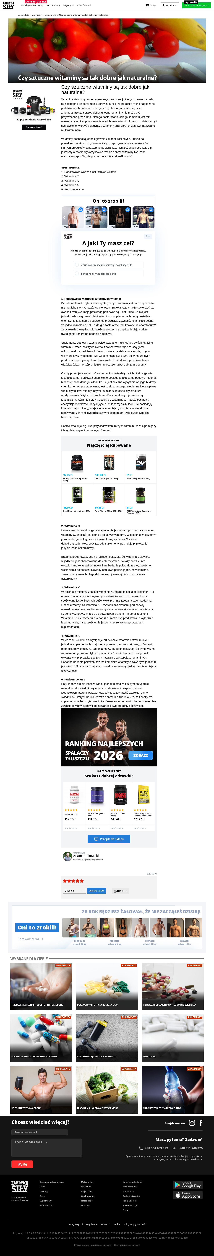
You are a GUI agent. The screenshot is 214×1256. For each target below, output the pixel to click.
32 (112, 1233)
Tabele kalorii (130, 1200)
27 (96, 1233)
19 (71, 1233)
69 (53, 1237)
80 (87, 1237)
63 (34, 1237)
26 (93, 1233)
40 (137, 1233)
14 (56, 1233)
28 (100, 1233)
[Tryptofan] (173, 1038)
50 (168, 1233)
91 (121, 1237)
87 (109, 1237)
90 (118, 1237)
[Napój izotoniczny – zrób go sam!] (173, 1090)
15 (59, 1233)
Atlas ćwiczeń (84, 5)
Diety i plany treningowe (52, 1182)
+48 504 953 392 (156, 1148)
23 (84, 1233)
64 (37, 1237)
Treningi (44, 1191)
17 (65, 1233)
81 (90, 1237)
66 (43, 1237)
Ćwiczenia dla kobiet (133, 1182)
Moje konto (86, 1191)
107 (181, 1237)
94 (131, 1237)
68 (49, 1237)
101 (155, 1237)
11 (46, 1233)
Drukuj (122, 891)
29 (103, 1233)
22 (81, 1233)
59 (197, 1233)
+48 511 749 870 (191, 1148)
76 (74, 1237)
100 (150, 1237)
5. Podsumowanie (72, 189)
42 (143, 1233)
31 (109, 1233)
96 (137, 1237)
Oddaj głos (96, 891)
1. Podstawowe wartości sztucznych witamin (89, 172)
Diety (42, 1196)
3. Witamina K (70, 180)
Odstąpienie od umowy (127, 1244)
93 (128, 1237)
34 (118, 1233)
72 (62, 1237)
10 (43, 1233)
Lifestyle (85, 1205)
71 (59, 1237)
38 (131, 1233)
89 (115, 1237)
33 (115, 1233)
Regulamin (92, 1224)
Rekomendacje (130, 1205)
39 (134, 1233)
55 (184, 1233)
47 (159, 1233)
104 (168, 1237)
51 (172, 1233)
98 (143, 1237)
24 (87, 1233)
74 (68, 1237)
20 (74, 1233)
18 (68, 1233)
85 (103, 1237)
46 (156, 1233)
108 (186, 1237)
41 (140, 1233)
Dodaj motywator (131, 1196)
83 (96, 1237)
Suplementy (46, 1200)
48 (162, 1233)
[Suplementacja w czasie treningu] (107, 1038)
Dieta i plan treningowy (32, 4)
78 (81, 1237)
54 (181, 1233)
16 (62, 1233)
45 (153, 1233)
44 (150, 1233)
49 (165, 1233)
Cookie (116, 1224)
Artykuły (67, 5)
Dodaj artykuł (75, 1224)
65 (40, 1237)
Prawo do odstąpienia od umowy (92, 1244)
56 (187, 1233)
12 (49, 1233)
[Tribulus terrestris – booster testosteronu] (41, 986)
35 (121, 1233)
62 (31, 1237)
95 (134, 1237)
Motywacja (128, 1191)
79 (84, 1237)
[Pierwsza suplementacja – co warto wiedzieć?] (173, 986)
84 (100, 1237)
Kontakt (105, 1224)
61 (27, 1237)
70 (56, 1237)
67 (46, 1237)
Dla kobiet (86, 1186)
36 (125, 1233)
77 (78, 1237)
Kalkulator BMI (130, 1186)
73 (65, 1237)
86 (106, 1237)
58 (194, 1233)
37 (128, 1233)
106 (177, 1237)
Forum (126, 1210)
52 (175, 1233)
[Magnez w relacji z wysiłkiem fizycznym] (41, 1038)
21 (78, 1233)
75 (71, 1237)
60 (200, 1233)
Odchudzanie (88, 1196)
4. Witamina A (70, 185)
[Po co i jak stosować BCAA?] (41, 1090)
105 (172, 1237)
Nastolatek (86, 1200)
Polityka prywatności (134, 1224)
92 (125, 1237)
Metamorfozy (53, 5)
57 (190, 1233)
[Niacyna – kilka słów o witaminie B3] (107, 1090)
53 (178, 1233)
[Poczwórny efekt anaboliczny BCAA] (107, 986)
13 (53, 1233)
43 (147, 1233)
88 (112, 1237)
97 (140, 1237)
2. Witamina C (70, 176)
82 (93, 1237)
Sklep (42, 1186)
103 (164, 1237)
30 (106, 1233)
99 (147, 1237)
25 (90, 1233)
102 (159, 1237)
